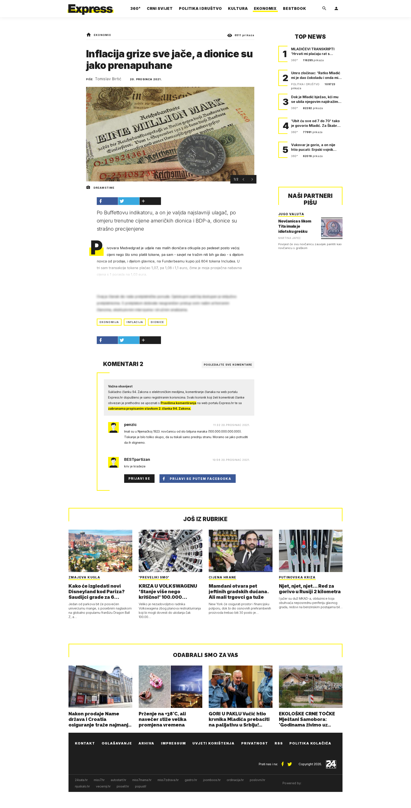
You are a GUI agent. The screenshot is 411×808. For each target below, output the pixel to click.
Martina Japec (289, 238)
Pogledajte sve (228, 364)
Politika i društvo (305, 84)
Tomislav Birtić (108, 79)
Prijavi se (139, 478)
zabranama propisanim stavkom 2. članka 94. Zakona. (149, 408)
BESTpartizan (137, 459)
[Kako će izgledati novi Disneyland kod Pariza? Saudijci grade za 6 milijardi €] (100, 551)
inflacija (135, 322)
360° (295, 60)
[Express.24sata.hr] (90, 7)
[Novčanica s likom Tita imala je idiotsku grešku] (331, 228)
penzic (130, 425)
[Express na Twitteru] (289, 762)
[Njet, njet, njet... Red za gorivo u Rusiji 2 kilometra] (311, 551)
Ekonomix (102, 35)
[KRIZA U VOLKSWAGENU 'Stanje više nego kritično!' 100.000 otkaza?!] (171, 551)
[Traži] (324, 9)
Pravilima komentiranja (178, 403)
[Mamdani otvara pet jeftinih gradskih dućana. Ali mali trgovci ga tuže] (241, 551)
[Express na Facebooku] (282, 762)
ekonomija (109, 322)
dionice (157, 322)
